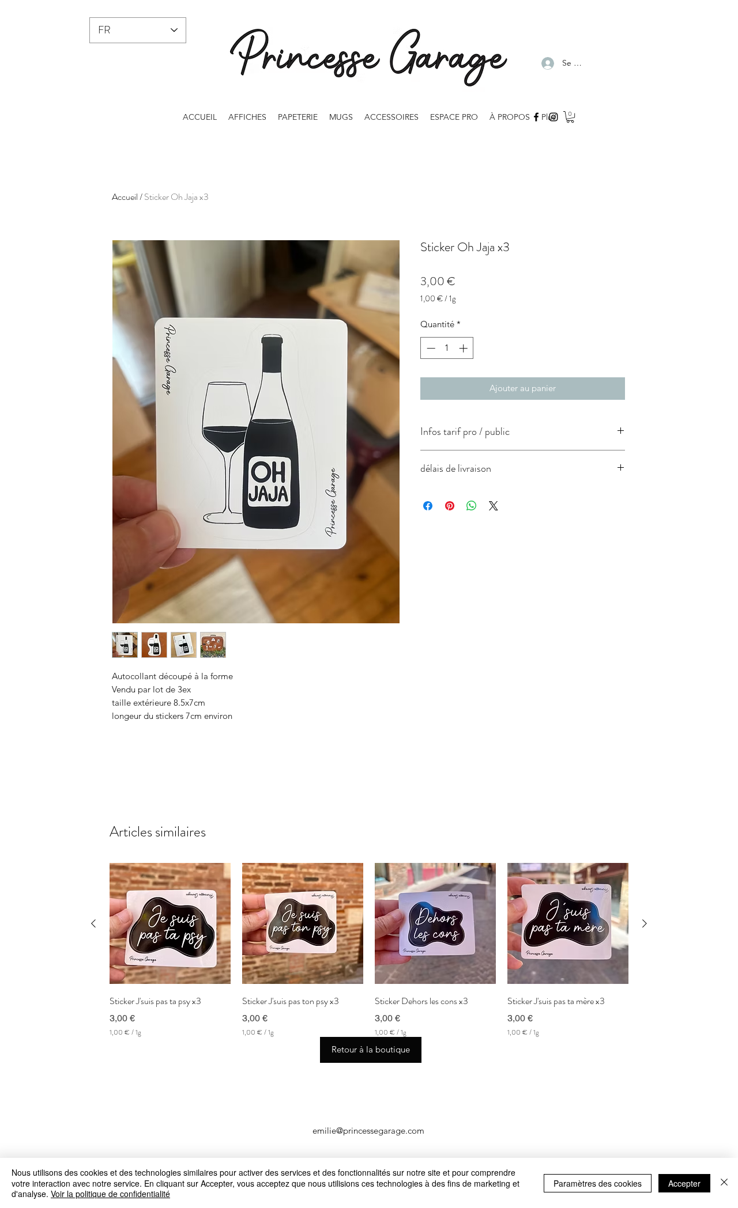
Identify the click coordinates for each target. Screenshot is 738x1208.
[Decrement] (430, 348)
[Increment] (464, 348)
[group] (369, 950)
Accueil (125, 196)
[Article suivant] (645, 923)
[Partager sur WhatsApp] (472, 506)
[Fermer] (724, 1183)
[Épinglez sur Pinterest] (450, 506)
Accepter (684, 1183)
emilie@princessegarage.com (368, 1130)
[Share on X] (493, 506)
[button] (570, 117)
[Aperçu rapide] (170, 923)
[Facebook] (536, 117)
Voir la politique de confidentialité (110, 1193)
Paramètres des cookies (598, 1183)
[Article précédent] (93, 923)
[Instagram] (553, 117)
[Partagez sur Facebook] (428, 506)
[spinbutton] (447, 348)
